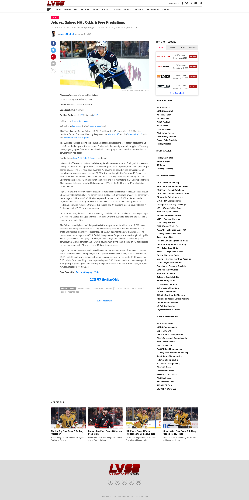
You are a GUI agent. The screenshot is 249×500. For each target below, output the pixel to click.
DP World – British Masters (169, 197)
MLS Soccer (162, 125)
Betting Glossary (165, 168)
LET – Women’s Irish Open (169, 208)
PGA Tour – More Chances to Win (172, 186)
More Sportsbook (177, 92)
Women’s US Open (165, 370)
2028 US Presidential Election (171, 295)
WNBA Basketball (165, 111)
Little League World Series (169, 262)
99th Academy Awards (167, 269)
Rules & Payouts (164, 161)
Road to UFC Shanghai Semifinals (172, 240)
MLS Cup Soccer (164, 377)
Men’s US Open (164, 367)
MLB (58, 9)
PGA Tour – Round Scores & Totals (173, 193)
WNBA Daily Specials (166, 136)
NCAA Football (163, 122)
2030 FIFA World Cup (166, 388)
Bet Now (193, 56)
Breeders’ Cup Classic (167, 374)
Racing (105, 9)
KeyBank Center (122, 288)
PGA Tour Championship (168, 182)
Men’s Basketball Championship (172, 338)
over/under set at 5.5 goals (76, 137)
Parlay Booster (164, 143)
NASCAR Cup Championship (169, 348)
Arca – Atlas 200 (164, 237)
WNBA (67, 9)
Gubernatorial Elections (168, 287)
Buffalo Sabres (84, 288)
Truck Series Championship (169, 356)
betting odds (95, 125)
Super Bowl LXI (164, 330)
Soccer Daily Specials (167, 140)
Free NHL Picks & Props (84, 158)
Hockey (109, 288)
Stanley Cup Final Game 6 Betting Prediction (67, 432)
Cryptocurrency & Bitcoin (169, 309)
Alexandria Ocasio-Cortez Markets (173, 298)
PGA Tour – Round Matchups (170, 189)
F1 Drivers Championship (168, 363)
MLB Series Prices (165, 132)
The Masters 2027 (165, 381)
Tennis (116, 9)
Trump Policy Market (166, 280)
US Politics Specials (166, 306)
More (127, 9)
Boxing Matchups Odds (168, 255)
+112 (95, 115)
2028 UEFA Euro (164, 385)
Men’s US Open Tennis (167, 211)
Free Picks (152, 9)
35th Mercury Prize (166, 273)
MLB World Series (165, 323)
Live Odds (138, 9)
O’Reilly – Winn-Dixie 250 (169, 233)
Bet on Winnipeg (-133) (87, 272)
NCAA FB (85, 9)
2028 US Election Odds (104, 279)
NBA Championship (166, 341)
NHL (62, 292)
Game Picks (98, 288)
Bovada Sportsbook (79, 121)
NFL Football (163, 118)
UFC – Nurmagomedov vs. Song (171, 244)
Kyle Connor (137, 288)
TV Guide (161, 165)
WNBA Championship (167, 327)
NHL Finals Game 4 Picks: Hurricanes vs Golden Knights (140, 432)
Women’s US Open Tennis (169, 215)
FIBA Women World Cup (168, 226)
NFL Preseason (164, 114)
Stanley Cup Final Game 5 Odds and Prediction (105, 432)
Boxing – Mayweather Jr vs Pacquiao (174, 258)
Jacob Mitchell (67, 33)
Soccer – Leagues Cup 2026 (170, 251)
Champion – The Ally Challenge (171, 204)
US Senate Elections (166, 291)
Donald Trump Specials (167, 302)
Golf (95, 9)
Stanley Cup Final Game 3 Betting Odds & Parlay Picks (179, 432)
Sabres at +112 (134, 134)
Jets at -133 (113, 134)
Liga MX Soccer (164, 129)
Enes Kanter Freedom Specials (171, 266)
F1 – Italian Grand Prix (167, 247)
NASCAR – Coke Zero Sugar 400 (171, 229)
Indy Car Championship (167, 359)
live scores (76, 125)
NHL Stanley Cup (164, 345)
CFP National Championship (170, 334)
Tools (165, 9)
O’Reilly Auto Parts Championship (172, 352)
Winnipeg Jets (73, 292)
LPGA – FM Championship (169, 200)
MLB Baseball (163, 107)
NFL (75, 9)
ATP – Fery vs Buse (166, 222)
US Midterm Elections (167, 284)
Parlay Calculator (165, 157)
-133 (81, 115)
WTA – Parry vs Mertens (168, 218)
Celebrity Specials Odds (168, 277)
